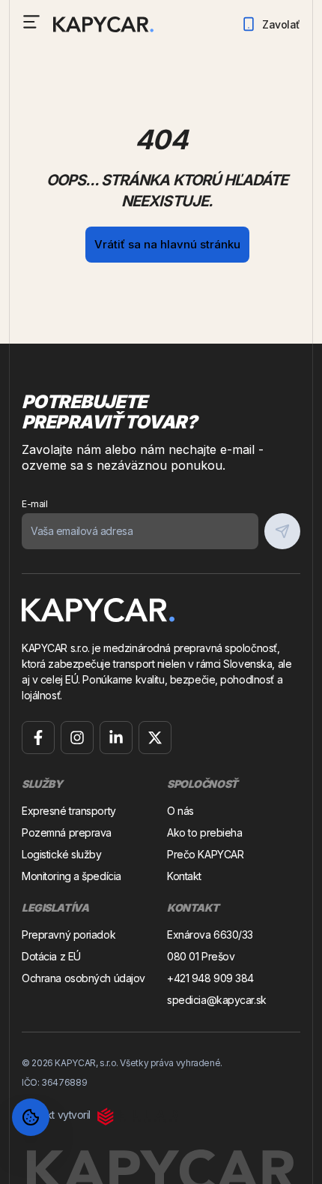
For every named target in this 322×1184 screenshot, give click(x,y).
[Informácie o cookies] (30, 1117)
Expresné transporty (69, 810)
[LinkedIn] (116, 737)
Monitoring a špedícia (71, 876)
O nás (180, 810)
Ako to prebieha (205, 832)
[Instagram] (77, 737)
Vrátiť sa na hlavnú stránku (167, 244)
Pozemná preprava (67, 832)
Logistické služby (62, 854)
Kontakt (184, 876)
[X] (155, 737)
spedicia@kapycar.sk (217, 999)
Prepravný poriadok (68, 934)
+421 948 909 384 (210, 978)
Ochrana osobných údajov (83, 978)
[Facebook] (38, 737)
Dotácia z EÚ (51, 956)
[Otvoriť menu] (31, 22)
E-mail (34, 503)
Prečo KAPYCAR (205, 854)
